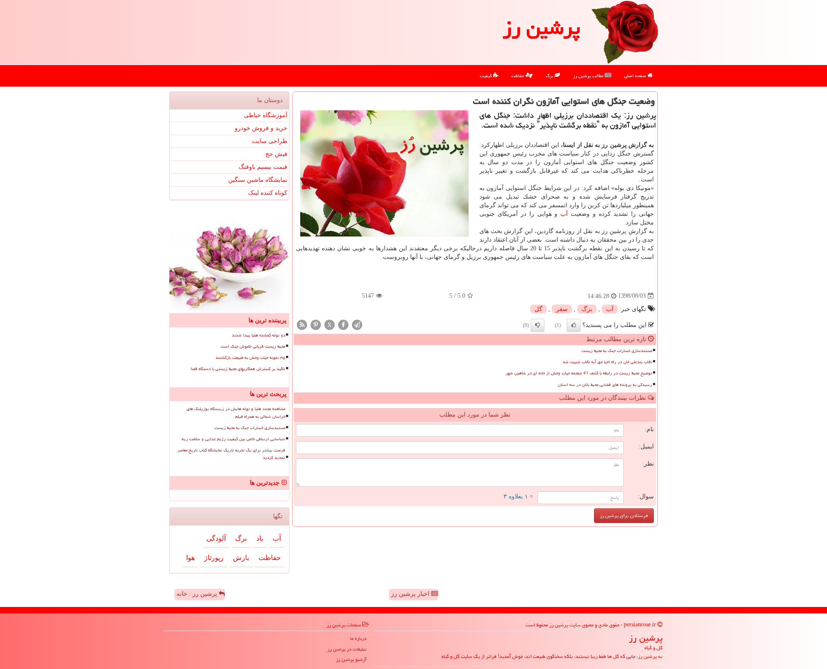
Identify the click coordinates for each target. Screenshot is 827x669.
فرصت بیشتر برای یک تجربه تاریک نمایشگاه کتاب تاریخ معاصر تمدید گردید (231, 454)
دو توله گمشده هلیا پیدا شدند (258, 335)
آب (564, 214)
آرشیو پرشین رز (351, 659)
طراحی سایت (269, 141)
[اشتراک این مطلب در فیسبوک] (343, 324)
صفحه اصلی (635, 75)
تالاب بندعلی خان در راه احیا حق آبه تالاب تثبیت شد (607, 362)
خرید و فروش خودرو (261, 128)
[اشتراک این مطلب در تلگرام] (357, 324)
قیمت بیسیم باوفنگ (263, 167)
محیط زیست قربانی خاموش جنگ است (253, 346)
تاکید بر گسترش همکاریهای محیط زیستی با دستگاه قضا (238, 368)
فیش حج (276, 154)
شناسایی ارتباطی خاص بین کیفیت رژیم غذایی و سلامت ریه (233, 439)
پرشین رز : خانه (198, 594)
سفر (562, 309)
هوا (190, 557)
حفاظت (518, 75)
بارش (241, 557)
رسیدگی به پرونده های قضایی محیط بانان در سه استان (605, 384)
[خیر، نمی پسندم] (537, 325)
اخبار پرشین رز (411, 594)
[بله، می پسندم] (574, 325)
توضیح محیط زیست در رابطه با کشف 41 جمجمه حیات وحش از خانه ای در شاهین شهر (579, 373)
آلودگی (216, 538)
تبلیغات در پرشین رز (347, 648)
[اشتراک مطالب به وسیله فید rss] (302, 324)
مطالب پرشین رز (589, 75)
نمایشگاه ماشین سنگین (257, 180)
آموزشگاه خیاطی (265, 115)
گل (538, 309)
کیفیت (486, 75)
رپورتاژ (214, 557)
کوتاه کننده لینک (267, 193)
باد (259, 538)
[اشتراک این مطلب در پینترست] (316, 324)
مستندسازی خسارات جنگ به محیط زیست (616, 350)
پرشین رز (541, 27)
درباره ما (358, 638)
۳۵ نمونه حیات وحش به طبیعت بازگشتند (250, 357)
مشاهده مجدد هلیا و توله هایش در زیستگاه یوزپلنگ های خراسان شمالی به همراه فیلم (236, 412)
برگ (550, 75)
